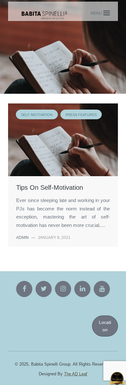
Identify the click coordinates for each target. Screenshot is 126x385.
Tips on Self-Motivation (49, 187)
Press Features (72, 52)
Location (105, 326)
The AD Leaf (75, 373)
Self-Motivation (29, 52)
